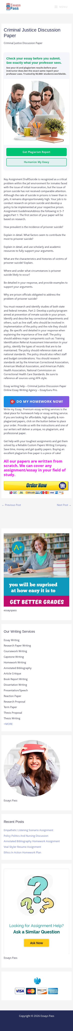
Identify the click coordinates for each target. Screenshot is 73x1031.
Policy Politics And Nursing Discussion (26, 835)
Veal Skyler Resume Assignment (22, 846)
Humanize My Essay (36, 162)
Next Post (64, 505)
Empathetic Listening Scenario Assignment (28, 830)
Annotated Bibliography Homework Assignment (32, 841)
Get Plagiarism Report (36, 152)
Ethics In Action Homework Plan (22, 852)
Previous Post (11, 505)
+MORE (8, 724)
